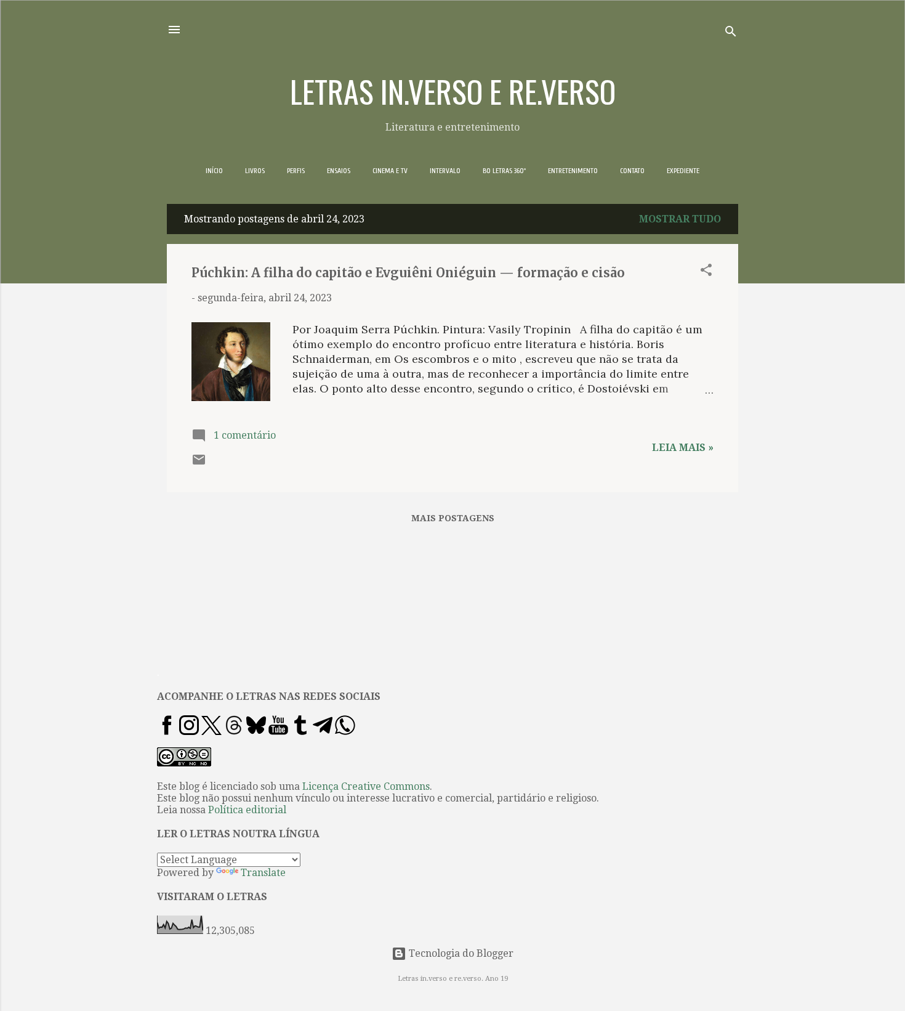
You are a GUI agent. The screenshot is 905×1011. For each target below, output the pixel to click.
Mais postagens (452, 518)
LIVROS (255, 170)
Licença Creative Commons (366, 786)
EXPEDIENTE (683, 170)
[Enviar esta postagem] (198, 463)
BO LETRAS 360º (504, 170)
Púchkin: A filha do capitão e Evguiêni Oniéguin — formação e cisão (408, 272)
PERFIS (296, 170)
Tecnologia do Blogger (459, 953)
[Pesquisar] (730, 33)
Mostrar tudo (680, 219)
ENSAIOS (338, 170)
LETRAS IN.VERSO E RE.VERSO (453, 90)
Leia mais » (683, 447)
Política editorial (247, 810)
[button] (706, 272)
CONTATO (632, 170)
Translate (263, 873)
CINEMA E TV (390, 170)
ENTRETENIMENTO (573, 170)
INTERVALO (445, 170)
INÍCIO (214, 170)
